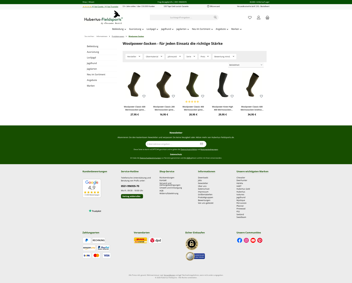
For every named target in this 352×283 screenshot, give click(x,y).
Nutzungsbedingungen (209, 149)
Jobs (200, 180)
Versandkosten (169, 275)
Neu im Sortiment (96, 74)
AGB (188, 158)
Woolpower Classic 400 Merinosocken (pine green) (193, 108)
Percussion (242, 203)
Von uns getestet (205, 203)
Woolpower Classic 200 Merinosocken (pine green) (164, 108)
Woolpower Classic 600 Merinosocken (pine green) (134, 108)
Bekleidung (92, 46)
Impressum (203, 191)
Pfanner (240, 206)
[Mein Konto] (258, 17)
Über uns (202, 186)
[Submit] (201, 144)
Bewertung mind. (222, 56)
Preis (203, 56)
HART (239, 186)
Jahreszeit (172, 56)
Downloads (203, 177)
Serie (189, 56)
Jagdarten (92, 68)
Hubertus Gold (243, 189)
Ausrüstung (93, 51)
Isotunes (240, 194)
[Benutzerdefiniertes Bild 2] (195, 256)
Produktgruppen (205, 197)
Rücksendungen (167, 177)
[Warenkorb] (267, 17)
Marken (91, 85)
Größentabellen (205, 194)
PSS (238, 211)
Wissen (91, 2)
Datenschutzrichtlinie (189, 149)
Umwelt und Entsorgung (171, 187)
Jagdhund (92, 63)
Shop (84, 2)
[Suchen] (215, 17)
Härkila (240, 183)
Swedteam (241, 217)
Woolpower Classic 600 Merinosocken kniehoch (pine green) (252, 108)
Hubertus (241, 191)
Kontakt (163, 180)
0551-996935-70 (130, 186)
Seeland (240, 214)
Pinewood (241, 208)
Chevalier (241, 177)
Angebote (92, 80)
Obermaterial (152, 56)
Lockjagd (91, 57)
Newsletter (203, 183)
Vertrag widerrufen (131, 196)
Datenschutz (204, 189)
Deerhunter (242, 180)
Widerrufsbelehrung (169, 193)
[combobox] (181, 17)
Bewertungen (204, 200)
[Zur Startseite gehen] (103, 17)
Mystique (241, 200)
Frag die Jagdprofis (165, 2)
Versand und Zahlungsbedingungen (170, 184)
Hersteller (132, 56)
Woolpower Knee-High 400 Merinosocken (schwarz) (222, 108)
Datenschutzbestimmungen (150, 158)
